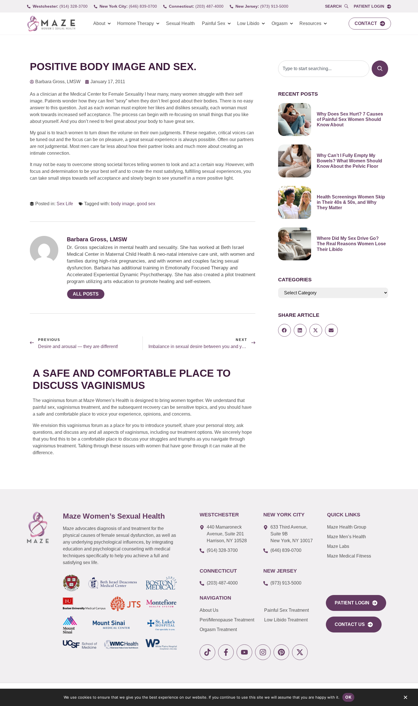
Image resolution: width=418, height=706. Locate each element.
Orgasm (279, 23)
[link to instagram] (263, 652)
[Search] (380, 68)
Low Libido (248, 23)
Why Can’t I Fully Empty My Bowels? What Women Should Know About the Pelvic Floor (349, 161)
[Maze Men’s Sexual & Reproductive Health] (38, 527)
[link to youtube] (244, 652)
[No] (405, 698)
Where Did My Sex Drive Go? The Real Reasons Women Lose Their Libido (351, 244)
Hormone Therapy (135, 23)
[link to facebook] (226, 652)
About (99, 23)
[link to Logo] (51, 24)
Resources (310, 23)
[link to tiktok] (207, 652)
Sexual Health (180, 23)
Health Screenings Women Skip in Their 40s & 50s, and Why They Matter (351, 202)
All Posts (86, 294)
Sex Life (65, 203)
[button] (284, 330)
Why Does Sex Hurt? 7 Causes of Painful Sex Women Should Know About (350, 119)
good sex (146, 203)
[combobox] (323, 68)
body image (122, 203)
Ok (348, 697)
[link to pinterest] (281, 652)
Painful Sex (213, 23)
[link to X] (300, 652)
